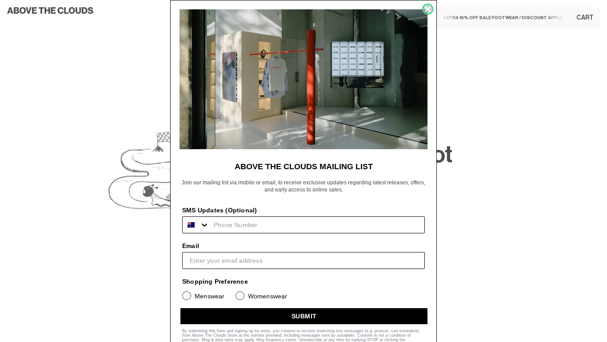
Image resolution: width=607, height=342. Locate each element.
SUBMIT (304, 316)
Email (190, 245)
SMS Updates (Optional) (219, 210)
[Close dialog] (427, 9)
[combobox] (196, 225)
